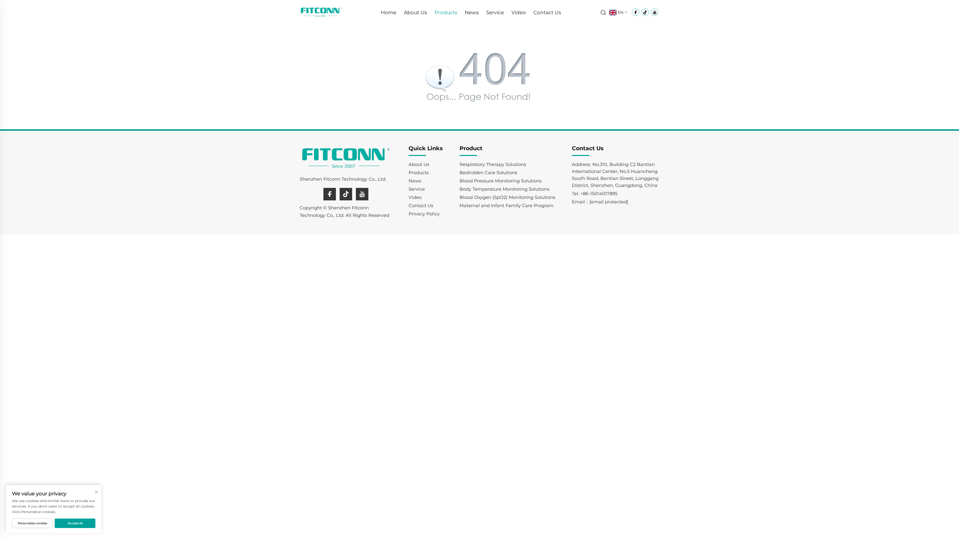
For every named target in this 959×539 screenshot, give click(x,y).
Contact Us (547, 12)
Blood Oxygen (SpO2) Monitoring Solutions (507, 197)
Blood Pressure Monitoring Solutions (501, 181)
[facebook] (329, 194)
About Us (415, 12)
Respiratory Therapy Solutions (493, 164)
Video (518, 12)
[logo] (321, 12)
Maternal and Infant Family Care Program (506, 205)
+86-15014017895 (599, 193)
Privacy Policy (424, 214)
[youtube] (362, 194)
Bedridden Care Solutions (488, 172)
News (472, 12)
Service (495, 12)
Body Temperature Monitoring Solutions (504, 189)
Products (446, 12)
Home (388, 12)
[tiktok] (346, 194)
